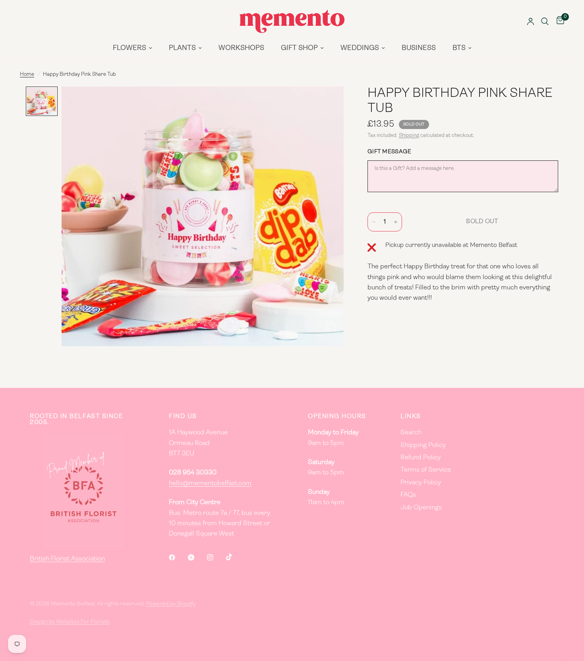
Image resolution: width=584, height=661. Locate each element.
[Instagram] (215, 557)
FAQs (408, 495)
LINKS (410, 417)
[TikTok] (235, 557)
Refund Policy (420, 458)
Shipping (409, 135)
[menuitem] (132, 48)
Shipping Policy (423, 445)
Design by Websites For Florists (69, 622)
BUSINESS (419, 48)
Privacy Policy (420, 483)
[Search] (545, 21)
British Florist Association (67, 559)
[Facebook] (177, 557)
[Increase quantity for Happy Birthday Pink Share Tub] (396, 222)
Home (27, 74)
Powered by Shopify (170, 604)
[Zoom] (327, 103)
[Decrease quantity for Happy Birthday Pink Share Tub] (374, 222)
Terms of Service (425, 470)
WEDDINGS (359, 48)
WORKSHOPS (241, 48)
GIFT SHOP (299, 48)
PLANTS (182, 48)
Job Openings (421, 508)
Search (411, 433)
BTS (459, 48)
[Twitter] (196, 557)
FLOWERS (129, 48)
